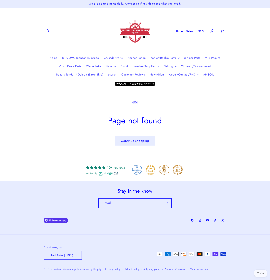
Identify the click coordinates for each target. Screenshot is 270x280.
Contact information (175, 269)
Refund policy (132, 269)
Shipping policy (152, 269)
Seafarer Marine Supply (66, 269)
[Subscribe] (166, 203)
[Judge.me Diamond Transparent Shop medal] (137, 170)
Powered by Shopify (90, 269)
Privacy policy (112, 269)
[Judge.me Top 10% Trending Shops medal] (178, 170)
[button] (71, 31)
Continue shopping (135, 141)
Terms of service (199, 269)
